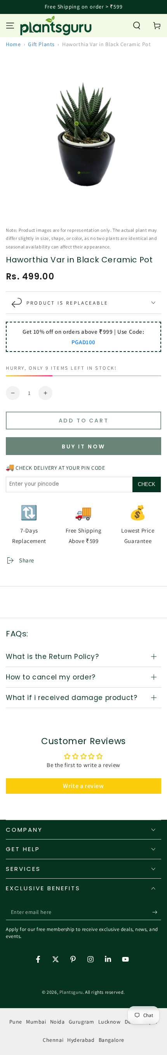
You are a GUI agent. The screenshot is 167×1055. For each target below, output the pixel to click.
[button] (137, 25)
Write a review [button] (83, 786)
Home (13, 44)
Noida (57, 1021)
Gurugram (81, 1021)
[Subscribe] (156, 912)
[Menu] (10, 25)
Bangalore (111, 1039)
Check (146, 484)
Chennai (53, 1039)
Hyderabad (80, 1039)
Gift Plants (41, 44)
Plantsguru (71, 992)
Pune (15, 1021)
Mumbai (36, 1021)
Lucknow (109, 1021)
